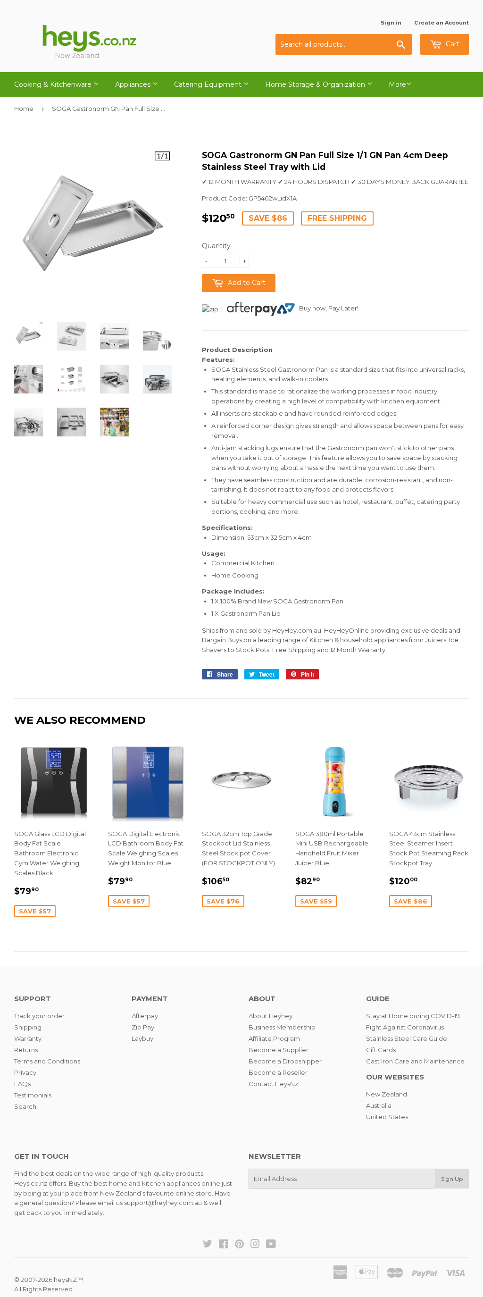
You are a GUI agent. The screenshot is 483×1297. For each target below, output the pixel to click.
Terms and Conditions (47, 1061)
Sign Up (452, 1178)
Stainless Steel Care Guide (406, 1038)
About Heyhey (270, 1016)
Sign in (391, 22)
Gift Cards (381, 1050)
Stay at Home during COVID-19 (413, 1016)
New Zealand (386, 1094)
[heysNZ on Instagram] (255, 1245)
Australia (378, 1105)
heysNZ (65, 1279)
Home (23, 108)
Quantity (216, 246)
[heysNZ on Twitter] (207, 1245)
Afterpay (145, 1016)
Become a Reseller (278, 1072)
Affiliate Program (274, 1038)
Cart (451, 44)
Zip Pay (143, 1027)
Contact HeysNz (273, 1084)
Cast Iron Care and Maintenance (415, 1061)
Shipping (28, 1027)
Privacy (25, 1072)
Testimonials (32, 1095)
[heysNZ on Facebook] (223, 1245)
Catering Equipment (208, 84)
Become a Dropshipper (285, 1061)
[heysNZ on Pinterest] (239, 1245)
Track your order (39, 1016)
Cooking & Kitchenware (53, 84)
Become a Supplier (278, 1050)
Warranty (28, 1038)
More (397, 84)
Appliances (133, 84)
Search (25, 1106)
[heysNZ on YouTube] (271, 1245)
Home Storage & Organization (316, 84)
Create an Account (441, 22)
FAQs (22, 1084)
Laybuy (142, 1038)
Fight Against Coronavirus (405, 1027)
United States (387, 1117)
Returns (26, 1050)
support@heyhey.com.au (163, 1202)
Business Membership (282, 1027)
